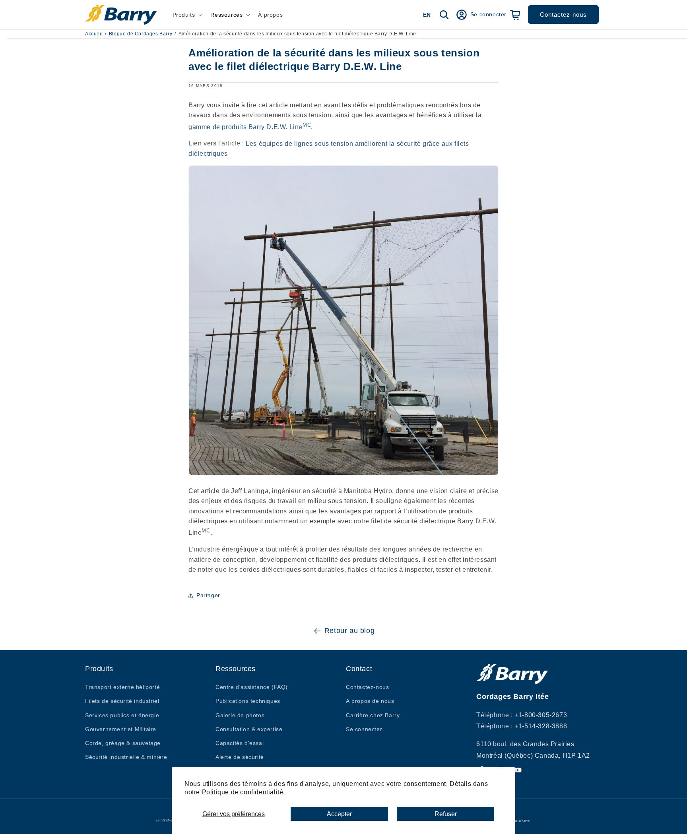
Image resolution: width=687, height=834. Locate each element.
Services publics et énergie (122, 715)
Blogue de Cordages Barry (140, 34)
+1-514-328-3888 (540, 726)
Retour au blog (349, 631)
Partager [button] (208, 595)
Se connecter (364, 729)
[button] (187, 14)
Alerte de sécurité (239, 757)
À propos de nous (370, 701)
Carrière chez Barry (373, 715)
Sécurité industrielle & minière (126, 757)
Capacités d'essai (239, 743)
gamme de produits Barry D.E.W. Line (249, 127)
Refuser (446, 814)
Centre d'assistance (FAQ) (251, 687)
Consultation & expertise (248, 729)
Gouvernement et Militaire (120, 729)
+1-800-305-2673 (540, 715)
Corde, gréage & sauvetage (123, 743)
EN (427, 15)
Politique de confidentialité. (243, 792)
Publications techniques (247, 701)
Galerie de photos (239, 715)
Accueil (94, 34)
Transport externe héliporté (122, 687)
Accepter (339, 814)
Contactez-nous (563, 14)
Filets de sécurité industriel (122, 701)
